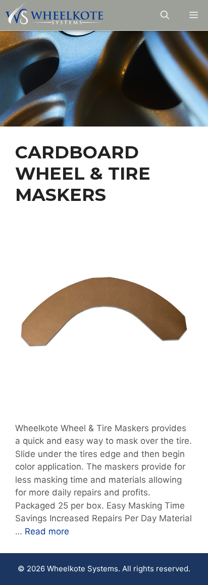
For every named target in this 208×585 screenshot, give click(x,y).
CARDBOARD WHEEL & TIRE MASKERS (82, 173)
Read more (47, 531)
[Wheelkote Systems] (54, 15)
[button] (164, 15)
